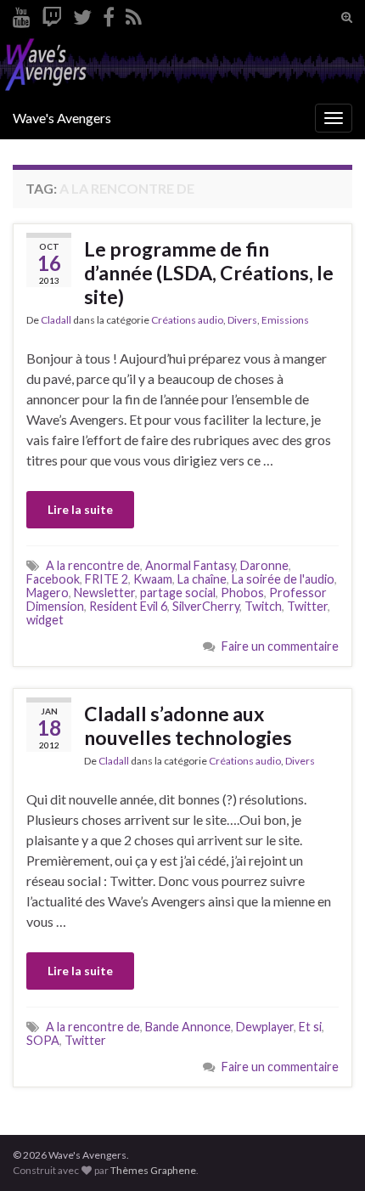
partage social (178, 592)
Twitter (307, 606)
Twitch (263, 606)
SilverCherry (205, 606)
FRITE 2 (106, 579)
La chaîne (202, 579)
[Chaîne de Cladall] (22, 14)
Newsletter (104, 592)
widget (45, 619)
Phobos (242, 592)
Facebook (53, 579)
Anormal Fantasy (190, 565)
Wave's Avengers (62, 118)
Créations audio (187, 319)
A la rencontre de (93, 565)
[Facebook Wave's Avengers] (109, 14)
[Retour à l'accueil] (182, 66)
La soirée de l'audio (283, 579)
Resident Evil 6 (128, 606)
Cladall (56, 319)
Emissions (285, 319)
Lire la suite (80, 509)
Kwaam (152, 579)
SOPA (42, 1040)
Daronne (264, 565)
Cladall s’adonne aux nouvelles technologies (188, 725)
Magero (47, 592)
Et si (310, 1026)
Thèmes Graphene (153, 1170)
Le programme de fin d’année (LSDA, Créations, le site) (209, 272)
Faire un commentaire (280, 646)
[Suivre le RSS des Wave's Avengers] (134, 14)
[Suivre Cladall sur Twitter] (82, 14)
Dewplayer (265, 1026)
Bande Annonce (188, 1026)
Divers (242, 319)
